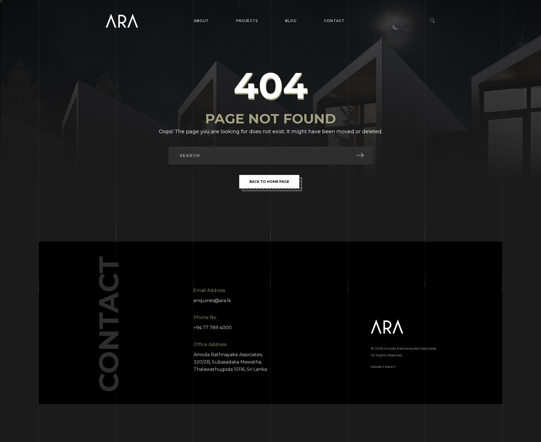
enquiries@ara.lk (212, 300)
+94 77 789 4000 (213, 327)
